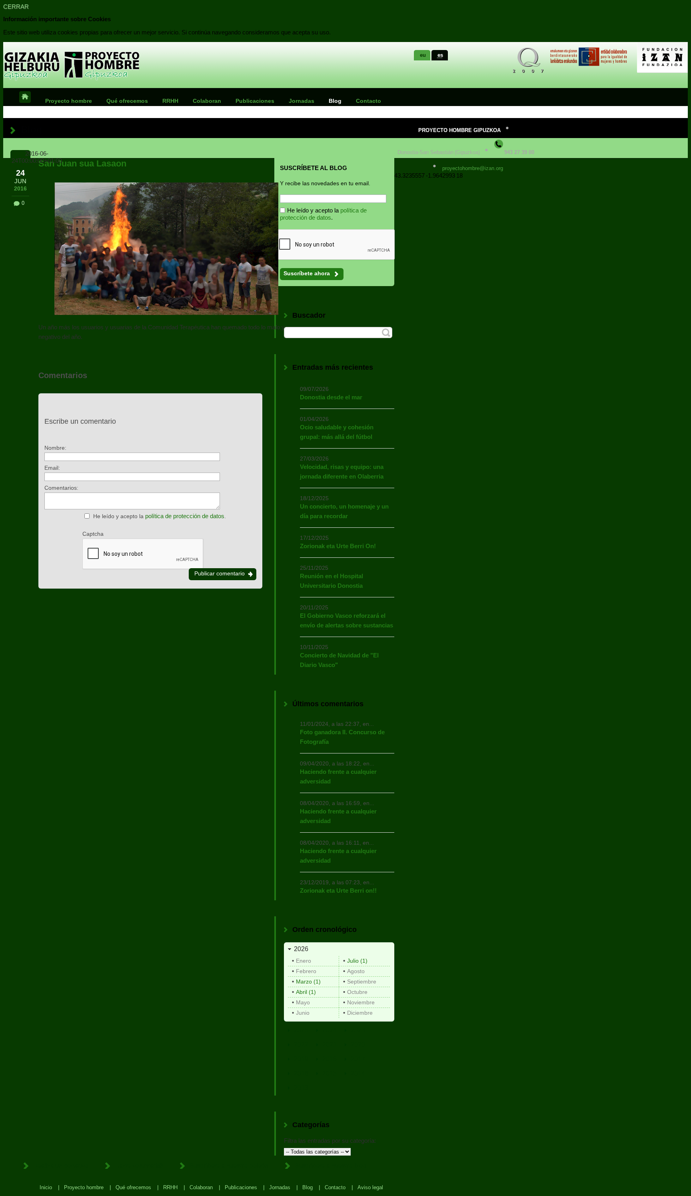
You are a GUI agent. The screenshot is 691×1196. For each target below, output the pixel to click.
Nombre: (55, 448)
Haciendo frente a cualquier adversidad (338, 776)
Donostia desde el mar (331, 397)
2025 (301, 1030)
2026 (301, 949)
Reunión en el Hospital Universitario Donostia (331, 581)
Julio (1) (357, 961)
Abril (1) (306, 992)
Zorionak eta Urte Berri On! (338, 546)
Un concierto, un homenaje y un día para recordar (344, 511)
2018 (329, 1059)
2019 (301, 1059)
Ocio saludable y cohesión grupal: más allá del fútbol (336, 432)
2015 (329, 1073)
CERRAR (16, 6)
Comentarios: (61, 488)
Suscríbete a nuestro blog (331, 1165)
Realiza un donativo (60, 1165)
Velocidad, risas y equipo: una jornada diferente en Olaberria (341, 471)
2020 (358, 1044)
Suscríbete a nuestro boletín (229, 1165)
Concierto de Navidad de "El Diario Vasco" (339, 660)
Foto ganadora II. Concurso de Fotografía (342, 737)
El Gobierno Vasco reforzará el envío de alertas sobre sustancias (346, 620)
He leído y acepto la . (159, 516)
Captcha (93, 534)
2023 (358, 1030)
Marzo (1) (308, 981)
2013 (301, 1087)
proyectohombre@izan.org (472, 168)
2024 (329, 1030)
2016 (301, 1073)
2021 (329, 1044)
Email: (52, 468)
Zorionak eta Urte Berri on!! (338, 890)
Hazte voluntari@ (139, 1165)
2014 (358, 1073)
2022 (301, 1044)
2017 (358, 1059)
